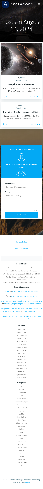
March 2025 (21, 360)
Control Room (21, 399)
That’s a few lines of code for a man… (25, 291)
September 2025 (21, 347)
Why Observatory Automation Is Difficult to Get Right (21, 274)
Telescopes (21, 459)
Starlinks (21, 450)
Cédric (22, 78)
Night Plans (22, 420)
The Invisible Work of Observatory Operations (21, 271)
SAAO (21, 438)
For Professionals (21, 408)
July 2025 (21, 354)
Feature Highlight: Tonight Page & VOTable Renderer (22, 304)
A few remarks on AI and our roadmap (21, 268)
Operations (21, 426)
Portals (21, 432)
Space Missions (21, 447)
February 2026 (21, 335)
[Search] (39, 258)
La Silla (21, 414)
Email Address (10, 183)
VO (22, 465)
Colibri (27, 482)
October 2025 (21, 344)
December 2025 (21, 341)
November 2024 (21, 369)
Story (21, 453)
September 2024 (21, 375)
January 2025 (21, 366)
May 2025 (21, 357)
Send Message (22, 214)
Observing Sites (21, 423)
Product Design (21, 435)
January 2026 (21, 338)
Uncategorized (21, 462)
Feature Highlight (21, 402)
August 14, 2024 (21, 80)
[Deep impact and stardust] (21, 59)
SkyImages (21, 444)
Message (8, 192)
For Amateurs (21, 405)
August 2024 (21, 378)
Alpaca (21, 390)
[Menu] (39, 4)
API (21, 396)
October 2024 (21, 372)
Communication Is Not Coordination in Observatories (21, 282)
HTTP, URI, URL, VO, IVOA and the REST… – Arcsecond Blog (21, 301)
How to (21, 411)
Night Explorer (21, 417)
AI (21, 387)
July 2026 (21, 329)
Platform (22, 429)
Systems (21, 456)
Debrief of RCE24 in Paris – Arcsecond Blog (16, 316)
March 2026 (21, 332)
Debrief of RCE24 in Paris (31, 311)
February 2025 (21, 363)
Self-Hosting (21, 441)
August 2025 (21, 350)
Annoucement (21, 393)
